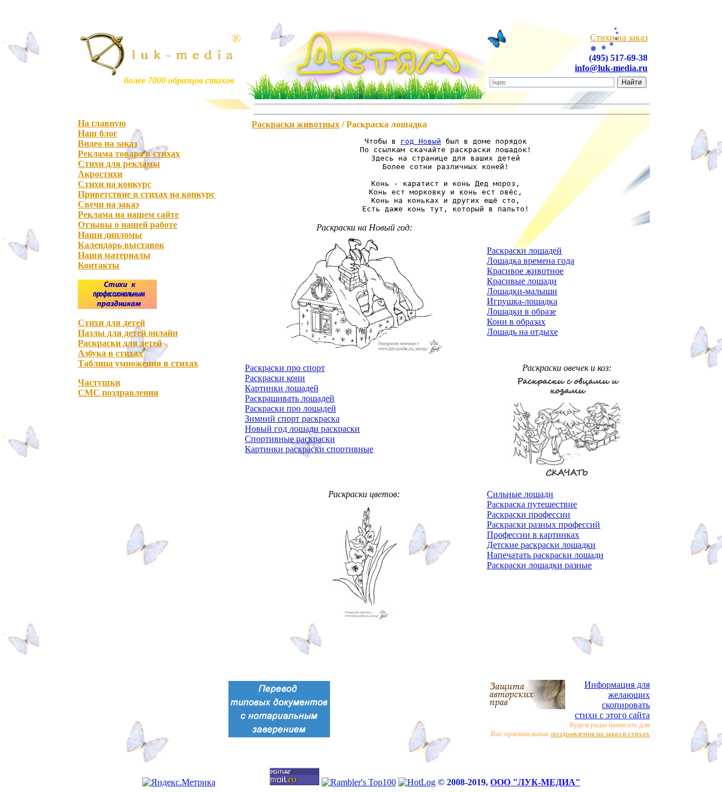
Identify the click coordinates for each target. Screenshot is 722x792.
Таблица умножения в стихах (138, 363)
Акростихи (100, 174)
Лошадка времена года (530, 261)
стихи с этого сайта (612, 700)
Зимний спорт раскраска (292, 418)
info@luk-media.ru (611, 68)
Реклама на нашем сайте (128, 214)
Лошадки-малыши (522, 291)
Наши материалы (114, 255)
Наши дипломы (110, 235)
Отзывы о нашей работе (127, 224)
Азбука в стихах (110, 353)
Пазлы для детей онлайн (128, 333)
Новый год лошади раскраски (302, 428)
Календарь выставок (121, 245)
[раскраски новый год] (364, 356)
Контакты (99, 265)
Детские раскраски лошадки (541, 545)
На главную (102, 123)
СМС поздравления (118, 392)
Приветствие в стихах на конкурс (146, 194)
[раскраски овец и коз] (566, 483)
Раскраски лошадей (524, 250)
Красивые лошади (522, 281)
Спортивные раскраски (290, 439)
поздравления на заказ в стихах (600, 733)
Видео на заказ (107, 143)
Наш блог (97, 133)
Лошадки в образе (521, 311)
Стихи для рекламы (119, 164)
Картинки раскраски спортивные (309, 449)
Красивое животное (525, 271)
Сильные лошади (520, 494)
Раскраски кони (275, 378)
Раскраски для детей (120, 343)
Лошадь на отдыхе (522, 332)
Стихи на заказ (619, 37)
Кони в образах (516, 321)
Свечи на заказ (108, 204)
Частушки (99, 382)
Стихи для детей (111, 323)
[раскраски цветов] (364, 620)
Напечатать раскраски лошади (545, 555)
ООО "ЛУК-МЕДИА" (535, 782)
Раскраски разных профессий (543, 524)
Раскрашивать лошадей (289, 398)
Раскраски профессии (528, 514)
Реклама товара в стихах (129, 153)
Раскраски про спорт (285, 368)
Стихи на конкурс (114, 184)
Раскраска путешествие (532, 504)
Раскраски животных (296, 124)
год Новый (420, 141)
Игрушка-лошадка (522, 301)
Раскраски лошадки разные (539, 565)
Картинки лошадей (282, 388)
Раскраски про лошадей (290, 408)
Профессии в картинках (533, 534)
